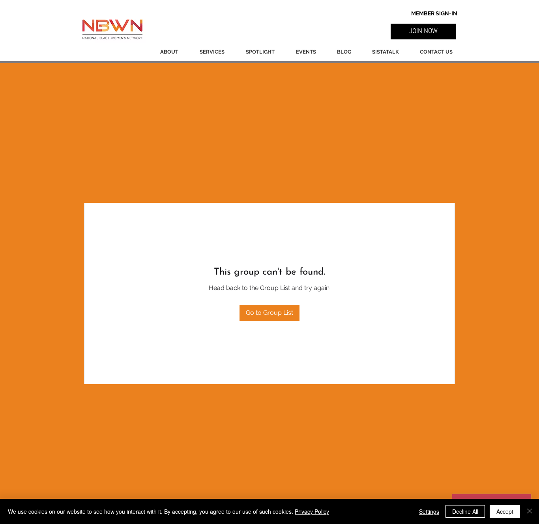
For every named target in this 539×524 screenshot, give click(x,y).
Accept (504, 511)
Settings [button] (429, 511)
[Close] (529, 511)
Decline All (465, 511)
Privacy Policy (312, 511)
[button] (423, 31)
